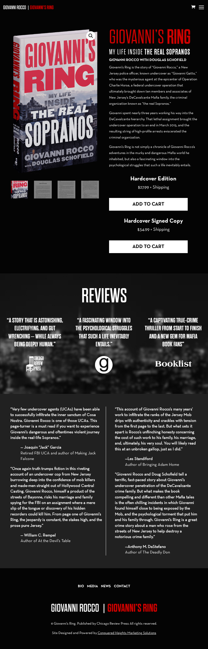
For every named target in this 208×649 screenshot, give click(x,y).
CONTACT (122, 586)
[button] (90, 35)
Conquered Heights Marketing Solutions (127, 633)
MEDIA (92, 586)
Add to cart (148, 204)
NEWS (106, 586)
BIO (81, 586)
